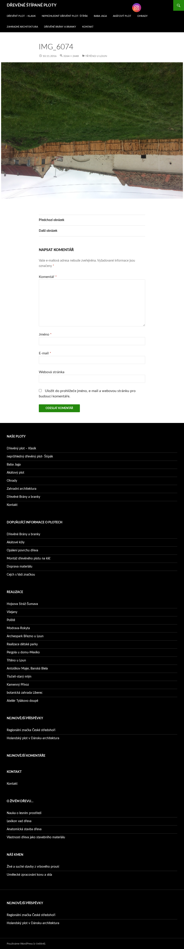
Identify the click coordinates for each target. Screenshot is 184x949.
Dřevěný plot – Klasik (21, 16)
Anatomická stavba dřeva (24, 829)
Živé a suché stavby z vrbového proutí (33, 866)
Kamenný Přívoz (18, 684)
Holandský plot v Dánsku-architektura (33, 738)
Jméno (45, 334)
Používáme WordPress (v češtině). (26, 943)
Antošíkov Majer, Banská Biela (27, 668)
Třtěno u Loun (96, 56)
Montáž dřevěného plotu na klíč (28, 558)
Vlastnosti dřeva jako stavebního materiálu (36, 837)
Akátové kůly (15, 542)
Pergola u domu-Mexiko (23, 652)
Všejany (12, 612)
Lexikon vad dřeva (19, 821)
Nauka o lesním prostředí (24, 813)
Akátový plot (122, 16)
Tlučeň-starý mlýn (19, 676)
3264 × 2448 (71, 56)
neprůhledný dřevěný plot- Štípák (65, 16)
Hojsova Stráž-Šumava (22, 604)
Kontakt (88, 27)
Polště (11, 620)
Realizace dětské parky (22, 644)
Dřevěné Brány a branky (60, 27)
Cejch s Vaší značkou (21, 574)
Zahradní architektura (22, 27)
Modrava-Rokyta (18, 628)
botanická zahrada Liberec (25, 692)
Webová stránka (51, 372)
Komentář (48, 277)
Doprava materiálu (19, 566)
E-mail (45, 353)
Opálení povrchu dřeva (22, 550)
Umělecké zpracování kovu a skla (29, 874)
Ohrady (142, 16)
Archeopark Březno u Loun (25, 636)
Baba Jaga (100, 16)
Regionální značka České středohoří (31, 730)
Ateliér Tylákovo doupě (22, 700)
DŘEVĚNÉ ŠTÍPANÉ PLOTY (32, 5)
